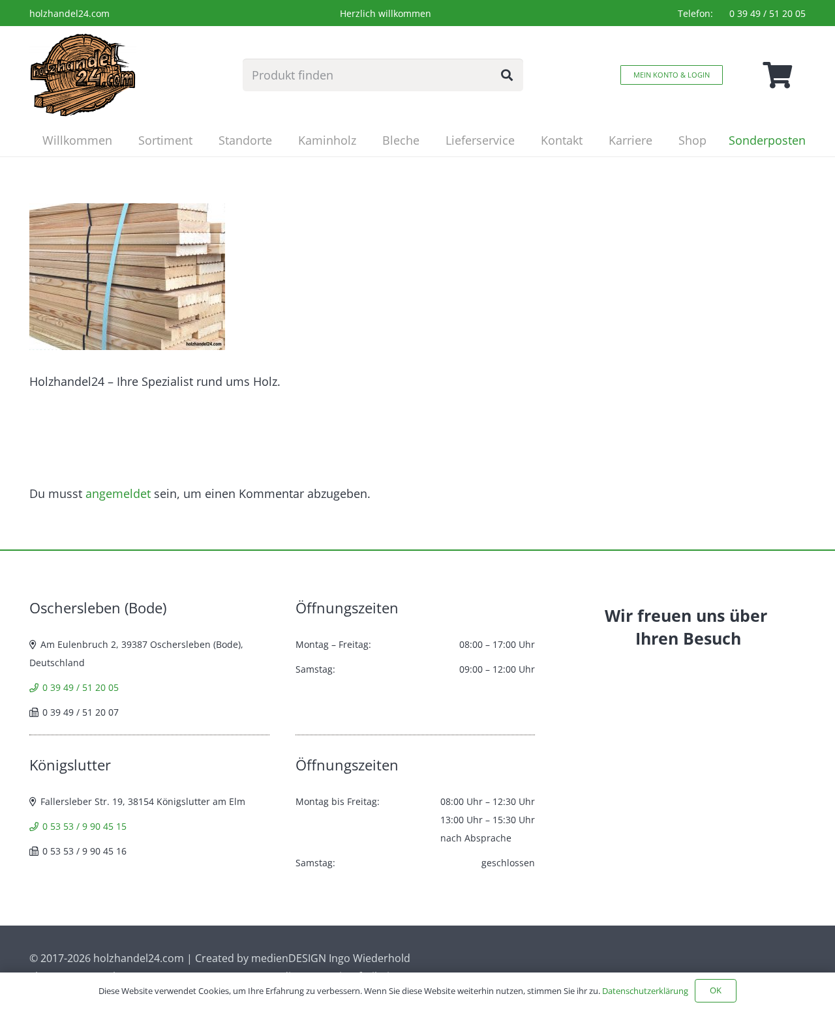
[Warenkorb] (777, 75)
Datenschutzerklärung (645, 991)
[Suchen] (507, 75)
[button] (202, 140)
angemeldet (118, 493)
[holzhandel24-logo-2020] (82, 75)
